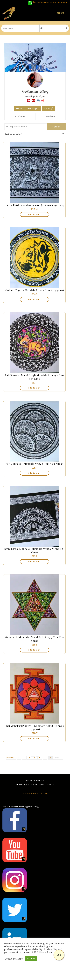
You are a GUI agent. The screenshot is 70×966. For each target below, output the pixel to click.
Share (47, 108)
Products (20, 116)
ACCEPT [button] (31, 958)
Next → (58, 758)
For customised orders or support (20, 806)
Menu (61, 13)
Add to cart (34, 214)
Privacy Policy (35, 780)
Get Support (33, 108)
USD (59, 955)
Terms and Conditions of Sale (35, 784)
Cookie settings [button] (14, 958)
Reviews (50, 116)
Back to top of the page (36, 793)
